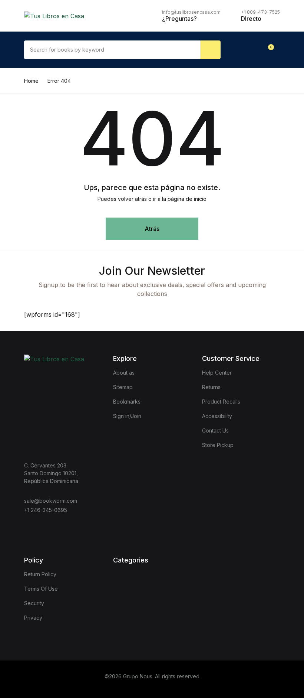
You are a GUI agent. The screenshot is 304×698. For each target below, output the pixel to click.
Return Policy (40, 574)
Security (34, 603)
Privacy (33, 617)
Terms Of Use (41, 589)
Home (31, 81)
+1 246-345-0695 (45, 510)
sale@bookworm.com (50, 501)
